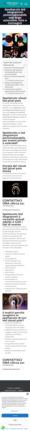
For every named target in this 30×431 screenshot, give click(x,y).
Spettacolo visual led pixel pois (14, 68)
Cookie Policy (5, 428)
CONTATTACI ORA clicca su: (16, 80)
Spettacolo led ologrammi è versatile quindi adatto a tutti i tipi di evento (14, 85)
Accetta (15, 415)
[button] (27, 394)
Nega (15, 420)
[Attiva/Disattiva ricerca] (21, 4)
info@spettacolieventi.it (11, 210)
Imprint (26, 428)
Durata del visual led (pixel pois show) (15, 77)
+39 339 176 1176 (8, 206)
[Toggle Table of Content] (24, 65)
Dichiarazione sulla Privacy (16, 428)
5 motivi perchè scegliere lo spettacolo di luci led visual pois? (15, 90)
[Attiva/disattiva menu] (26, 4)
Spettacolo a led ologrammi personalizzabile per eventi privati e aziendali (13, 72)
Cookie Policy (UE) (10, 390)
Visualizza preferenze (15, 424)
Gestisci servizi (14, 410)
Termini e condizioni (13, 388)
